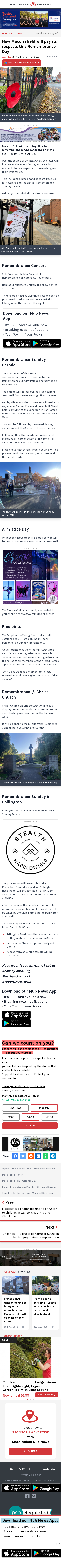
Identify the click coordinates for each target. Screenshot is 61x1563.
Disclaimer (35, 1474)
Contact (50, 1469)
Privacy (24, 1474)
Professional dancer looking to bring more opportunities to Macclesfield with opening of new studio (15, 1310)
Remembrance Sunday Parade (18, 1186)
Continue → (30, 1125)
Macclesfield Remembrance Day (19, 1180)
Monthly (44, 1107)
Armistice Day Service (13, 1193)
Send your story (45, 33)
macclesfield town (21, 1168)
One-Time (15, 1107)
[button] (27, 1399)
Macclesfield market (12, 1174)
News (19, 33)
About (10, 1469)
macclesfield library (44, 1168)
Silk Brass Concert (46, 1186)
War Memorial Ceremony (40, 1193)
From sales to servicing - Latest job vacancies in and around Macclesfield (45, 1306)
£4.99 (30, 1117)
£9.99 (49, 1117)
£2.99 (11, 1117)
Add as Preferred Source (24, 62)
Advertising (29, 1469)
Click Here (30, 1451)
